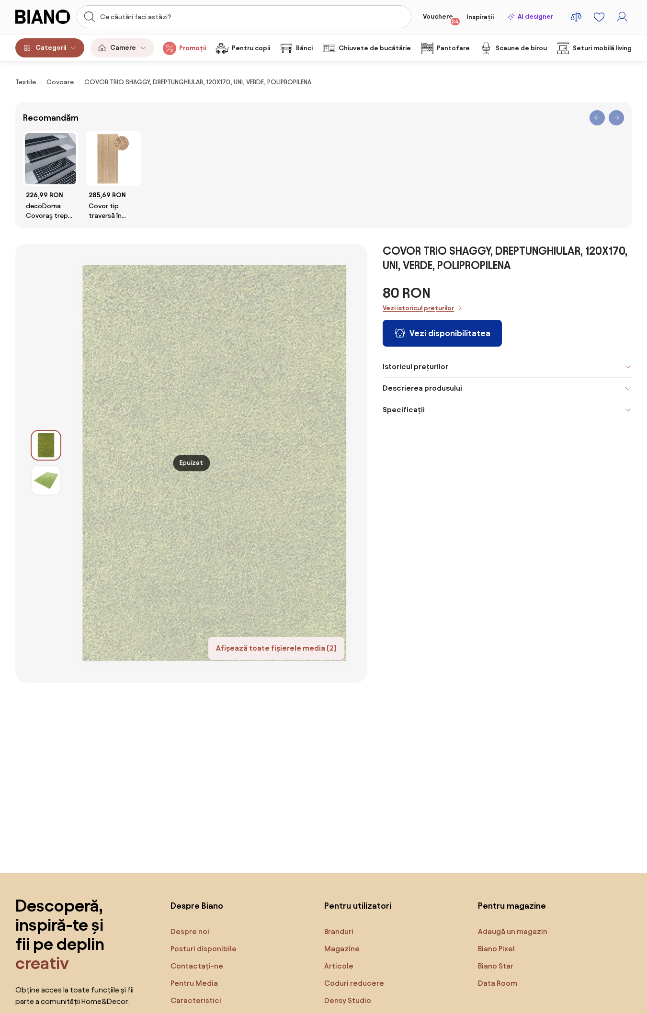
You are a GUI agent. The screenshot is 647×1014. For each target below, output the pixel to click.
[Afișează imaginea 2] (46, 480)
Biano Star (495, 966)
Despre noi (189, 931)
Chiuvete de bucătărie (375, 48)
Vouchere (441, 18)
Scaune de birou (521, 48)
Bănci (304, 48)
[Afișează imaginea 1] (46, 445)
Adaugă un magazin (512, 931)
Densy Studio (347, 1000)
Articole (338, 966)
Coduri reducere (354, 983)
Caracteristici (195, 1000)
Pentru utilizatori (357, 905)
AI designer (535, 16)
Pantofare (453, 48)
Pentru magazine (512, 905)
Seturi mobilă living (602, 48)
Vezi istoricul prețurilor (418, 308)
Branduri (338, 931)
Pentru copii (251, 48)
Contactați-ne (196, 966)
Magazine (342, 949)
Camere (123, 47)
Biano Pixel (496, 949)
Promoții (192, 48)
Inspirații (480, 17)
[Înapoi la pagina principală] (43, 16)
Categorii (50, 47)
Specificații (404, 410)
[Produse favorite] (599, 16)
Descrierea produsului (422, 388)
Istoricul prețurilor (415, 366)
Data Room (497, 983)
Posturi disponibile (203, 949)
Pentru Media (194, 983)
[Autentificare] (622, 16)
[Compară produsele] (576, 16)
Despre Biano (196, 905)
